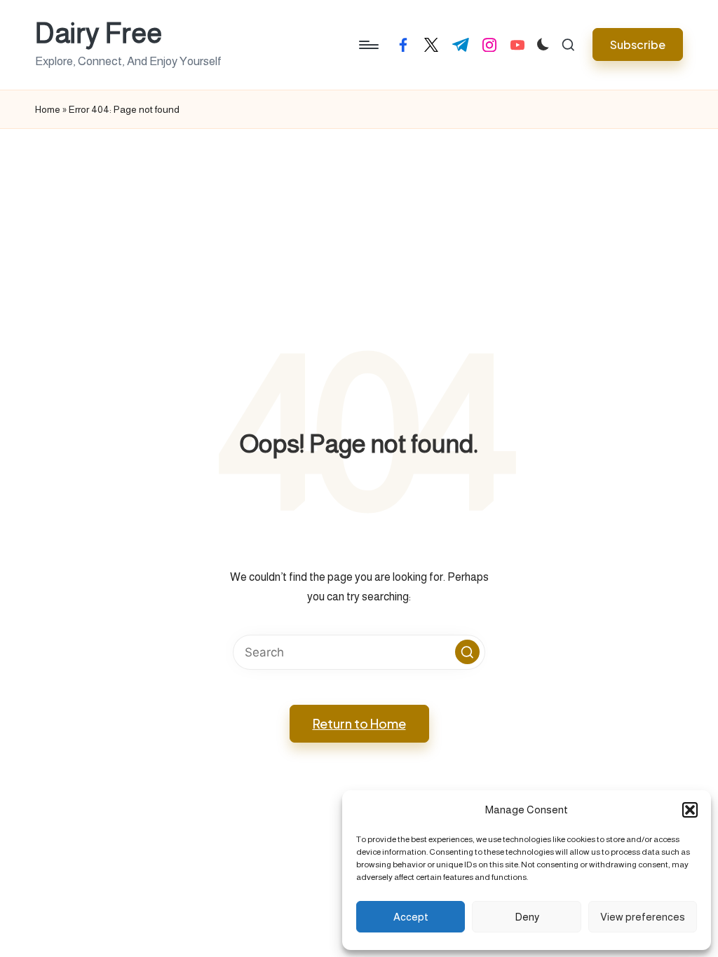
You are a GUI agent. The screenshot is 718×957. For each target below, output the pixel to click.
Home (47, 109)
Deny (527, 917)
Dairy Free (98, 33)
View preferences (642, 917)
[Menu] (368, 45)
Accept (410, 917)
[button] (690, 810)
